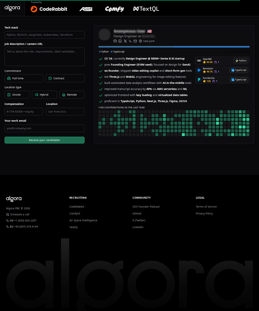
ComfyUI (74, 213)
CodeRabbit (76, 206)
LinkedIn (138, 227)
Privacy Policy (204, 213)
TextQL (73, 227)
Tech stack (11, 27)
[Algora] (12, 8)
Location (51, 104)
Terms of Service (206, 206)
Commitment (13, 71)
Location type (13, 87)
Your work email (15, 120)
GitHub (137, 213)
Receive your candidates (44, 140)
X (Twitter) (139, 220)
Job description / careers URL (24, 44)
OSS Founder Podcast (146, 206)
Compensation (14, 104)
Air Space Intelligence (83, 220)
